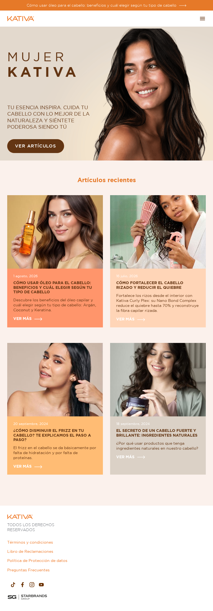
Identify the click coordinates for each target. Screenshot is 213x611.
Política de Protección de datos (37, 560)
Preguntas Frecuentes (28, 570)
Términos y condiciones (30, 542)
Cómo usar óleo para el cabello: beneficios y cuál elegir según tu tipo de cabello (101, 5)
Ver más (22, 318)
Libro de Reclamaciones (30, 551)
